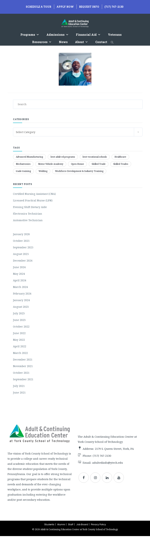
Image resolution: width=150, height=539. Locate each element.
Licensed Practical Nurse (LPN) (32, 200)
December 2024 (22, 260)
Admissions (55, 34)
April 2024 (19, 280)
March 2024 (20, 287)
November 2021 (23, 366)
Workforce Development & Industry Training (79, 171)
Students (49, 524)
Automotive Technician (28, 220)
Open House (77, 163)
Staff (70, 524)
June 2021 (19, 392)
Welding (43, 171)
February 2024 (22, 293)
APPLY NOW (65, 6)
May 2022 (19, 339)
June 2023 (19, 320)
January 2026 (21, 234)
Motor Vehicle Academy (50, 163)
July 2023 (19, 313)
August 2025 (21, 254)
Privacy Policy (98, 524)
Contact (101, 42)
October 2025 (21, 240)
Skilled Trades (120, 163)
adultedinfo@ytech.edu (107, 462)
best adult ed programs (63, 156)
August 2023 (21, 306)
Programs (27, 34)
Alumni (61, 524)
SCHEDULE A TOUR (38, 6)
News (63, 42)
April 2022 (19, 346)
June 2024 (19, 267)
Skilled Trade (99, 163)
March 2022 (20, 353)
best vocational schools (95, 156)
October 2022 (21, 326)
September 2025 (23, 247)
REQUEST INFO (89, 6)
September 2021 (23, 379)
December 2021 (22, 359)
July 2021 (19, 386)
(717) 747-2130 (113, 6)
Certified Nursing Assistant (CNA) (34, 194)
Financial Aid (86, 34)
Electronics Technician (27, 213)
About (79, 42)
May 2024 (19, 273)
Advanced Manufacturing (29, 156)
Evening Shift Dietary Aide (30, 207)
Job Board (82, 524)
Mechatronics (23, 163)
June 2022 (19, 333)
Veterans (115, 34)
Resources (40, 42)
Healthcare (120, 156)
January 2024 (21, 300)
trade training (23, 171)
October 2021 (21, 372)
